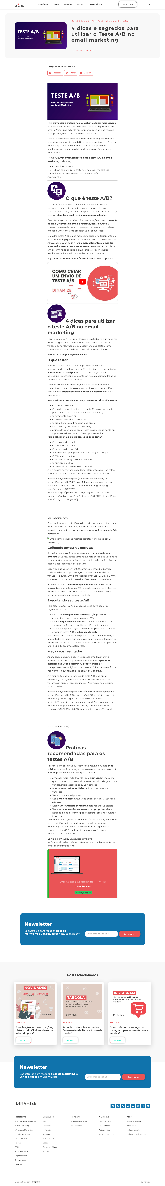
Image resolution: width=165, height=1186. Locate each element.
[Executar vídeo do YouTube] (82, 281)
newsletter (82, 530)
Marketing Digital (123, 21)
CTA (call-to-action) (65, 456)
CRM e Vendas (84, 21)
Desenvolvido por (22, 1182)
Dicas (94, 21)
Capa (73, 21)
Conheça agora (83, 892)
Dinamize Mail (109, 239)
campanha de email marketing (64, 208)
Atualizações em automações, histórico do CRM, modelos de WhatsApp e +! (34, 1030)
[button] (44, 4)
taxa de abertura (82, 126)
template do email (65, 442)
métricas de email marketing (93, 657)
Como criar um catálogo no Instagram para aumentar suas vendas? (129, 1030)
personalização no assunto (77, 409)
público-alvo (93, 560)
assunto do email (64, 405)
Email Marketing (106, 21)
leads (85, 253)
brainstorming (104, 635)
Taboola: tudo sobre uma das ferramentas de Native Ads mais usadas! (82, 1030)
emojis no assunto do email (75, 426)
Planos (18, 1165)
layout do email (69, 223)
